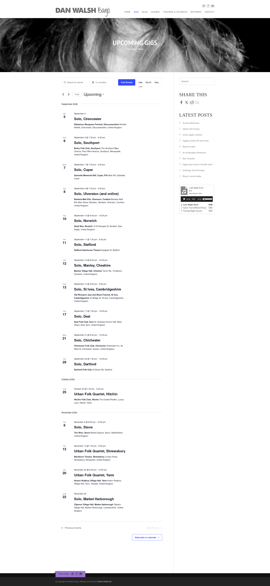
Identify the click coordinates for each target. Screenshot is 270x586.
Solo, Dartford (85, 364)
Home (127, 11)
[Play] (184, 199)
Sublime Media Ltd (104, 581)
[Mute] (203, 199)
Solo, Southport (86, 142)
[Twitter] (203, 6)
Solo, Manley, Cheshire (92, 265)
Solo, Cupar (83, 169)
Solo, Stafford (85, 244)
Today (77, 94)
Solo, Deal (82, 316)
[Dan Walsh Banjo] (83, 11)
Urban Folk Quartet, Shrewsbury (99, 450)
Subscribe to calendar (145, 537)
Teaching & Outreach (175, 11)
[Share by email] (197, 102)
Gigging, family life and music (196, 140)
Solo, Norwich (85, 220)
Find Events (126, 82)
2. (193, 207)
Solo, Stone (83, 427)
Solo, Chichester (87, 340)
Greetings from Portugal (193, 170)
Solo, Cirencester (87, 118)
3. (191, 211)
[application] (197, 199)
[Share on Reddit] (192, 102)
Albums (155, 11)
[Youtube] (212, 6)
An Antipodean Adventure (194, 152)
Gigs (136, 11)
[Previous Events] (63, 94)
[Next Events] (68, 94)
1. (189, 204)
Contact (209, 11)
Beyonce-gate (189, 146)
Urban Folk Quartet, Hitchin (96, 393)
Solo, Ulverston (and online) (96, 193)
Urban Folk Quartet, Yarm (94, 475)
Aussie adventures (191, 123)
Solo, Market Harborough (94, 498)
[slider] (208, 198)
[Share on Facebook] (181, 102)
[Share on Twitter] (186, 102)
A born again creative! (192, 134)
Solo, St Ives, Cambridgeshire (97, 289)
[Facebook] (208, 6)
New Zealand (189, 158)
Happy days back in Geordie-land (197, 164)
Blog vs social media (192, 176)
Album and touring (191, 129)
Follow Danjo (63, 574)
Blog (145, 11)
